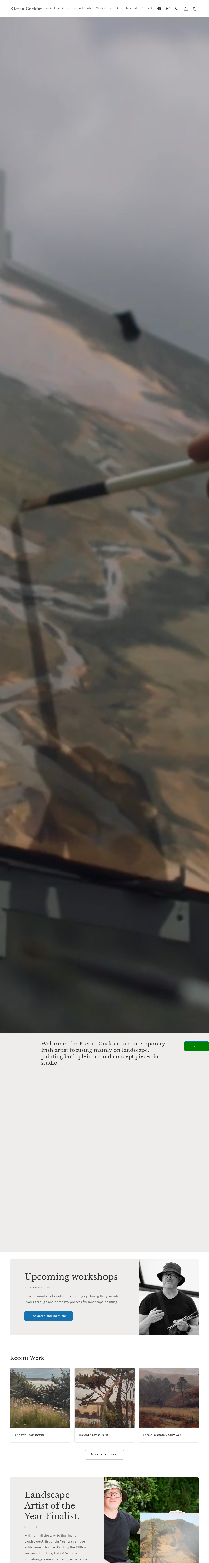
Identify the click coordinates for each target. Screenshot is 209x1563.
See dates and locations (49, 1316)
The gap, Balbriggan (29, 1434)
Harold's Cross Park (93, 1434)
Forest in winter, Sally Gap (162, 1434)
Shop (196, 1046)
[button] (177, 8)
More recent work (104, 1454)
